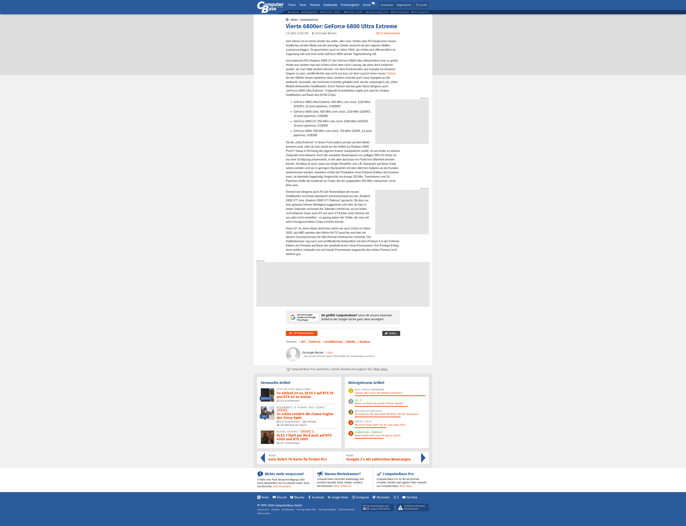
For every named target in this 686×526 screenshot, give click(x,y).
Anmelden (387, 5)
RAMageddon (310, 12)
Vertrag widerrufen (306, 509)
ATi (303, 341)
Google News (340, 497)
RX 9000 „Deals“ (354, 12)
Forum (367, 5)
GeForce (315, 341)
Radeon (365, 341)
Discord (282, 497)
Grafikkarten (309, 19)
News (294, 19)
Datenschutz (263, 513)
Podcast (294, 12)
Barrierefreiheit (347, 509)
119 (289, 421)
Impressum (263, 509)
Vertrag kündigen (327, 509)
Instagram (362, 497)
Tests (302, 5)
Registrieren (404, 5)
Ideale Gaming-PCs (378, 12)
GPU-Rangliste (401, 12)
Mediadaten (288, 509)
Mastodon (383, 497)
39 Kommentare (303, 333)
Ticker (292, 5)
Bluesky (299, 497)
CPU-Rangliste (421, 12)
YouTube (411, 497)
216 (289, 400)
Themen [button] (315, 5)
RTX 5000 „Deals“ (331, 12)
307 (289, 443)
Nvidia (351, 341)
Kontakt (275, 509)
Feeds (265, 497)
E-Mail (329, 352)
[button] (421, 5)
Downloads (330, 5)
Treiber (391, 73)
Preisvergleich (350, 5)
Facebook (318, 497)
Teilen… (393, 333)
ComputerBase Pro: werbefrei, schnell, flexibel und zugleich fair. (339, 369)
